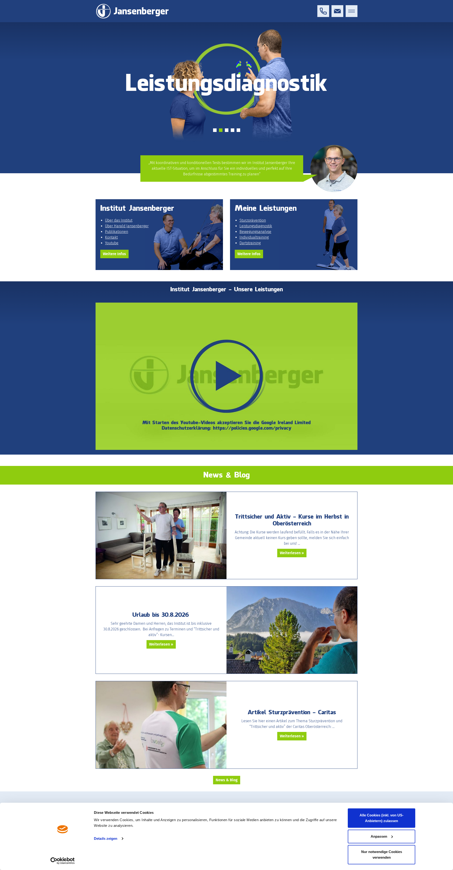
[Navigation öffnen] (351, 11)
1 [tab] (215, 130)
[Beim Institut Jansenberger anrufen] (323, 11)
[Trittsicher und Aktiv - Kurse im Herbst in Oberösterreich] (161, 535)
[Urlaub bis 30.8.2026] (291, 630)
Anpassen (379, 836)
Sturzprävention (252, 220)
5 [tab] (238, 130)
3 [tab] (226, 130)
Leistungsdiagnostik (255, 226)
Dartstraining (250, 243)
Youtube (111, 243)
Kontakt (111, 237)
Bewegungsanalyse (255, 231)
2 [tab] (220, 130)
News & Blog (227, 780)
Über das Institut (118, 220)
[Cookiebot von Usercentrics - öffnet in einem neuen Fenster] (62, 860)
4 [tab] (232, 130)
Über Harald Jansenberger (127, 226)
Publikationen (116, 231)
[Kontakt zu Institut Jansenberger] (337, 11)
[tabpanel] (226, 109)
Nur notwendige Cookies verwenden (381, 854)
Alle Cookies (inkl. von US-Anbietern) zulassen (381, 818)
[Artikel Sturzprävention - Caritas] (161, 724)
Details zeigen (105, 838)
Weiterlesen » (292, 553)
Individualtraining (254, 237)
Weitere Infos (114, 254)
